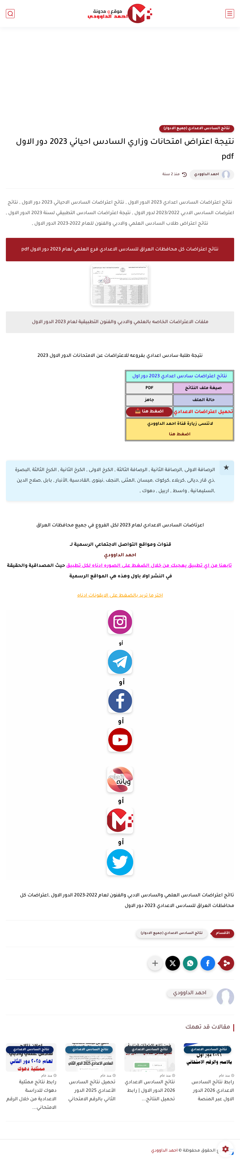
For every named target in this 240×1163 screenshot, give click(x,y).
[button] (207, 963)
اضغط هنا (180, 434)
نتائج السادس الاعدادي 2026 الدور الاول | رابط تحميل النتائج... (150, 1091)
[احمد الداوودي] (120, 13)
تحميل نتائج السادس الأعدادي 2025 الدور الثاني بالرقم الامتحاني (92, 1091)
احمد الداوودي (206, 175)
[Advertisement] (120, 80)
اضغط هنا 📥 (149, 412)
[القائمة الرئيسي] (229, 13)
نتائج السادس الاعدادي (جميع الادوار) (197, 129)
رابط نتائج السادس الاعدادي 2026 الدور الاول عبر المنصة (212, 1091)
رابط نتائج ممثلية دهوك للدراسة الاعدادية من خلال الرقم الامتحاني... (31, 1095)
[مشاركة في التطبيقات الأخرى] (155, 963)
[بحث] (10, 13)
